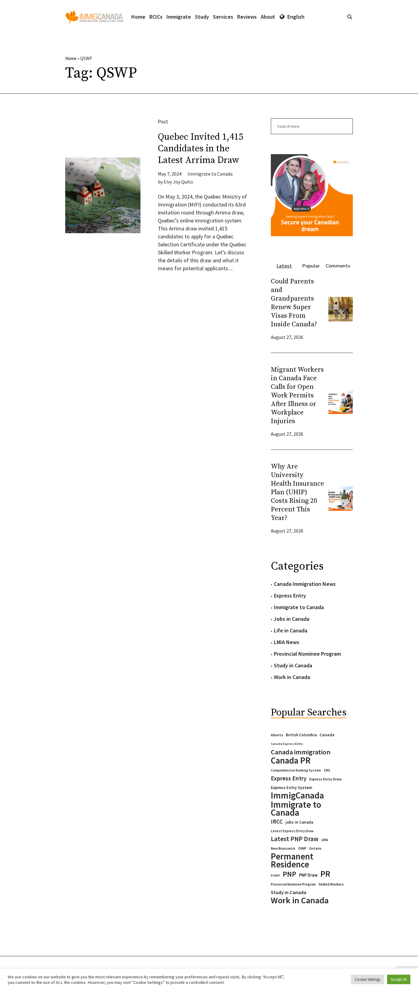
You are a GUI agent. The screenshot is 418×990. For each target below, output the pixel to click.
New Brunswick (283, 848)
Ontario (315, 848)
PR (325, 874)
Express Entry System (291, 787)
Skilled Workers (331, 884)
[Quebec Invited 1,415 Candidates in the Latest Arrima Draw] (102, 195)
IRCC (277, 821)
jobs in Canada (299, 822)
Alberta (277, 735)
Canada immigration (300, 752)
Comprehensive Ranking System (296, 770)
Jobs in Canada (291, 618)
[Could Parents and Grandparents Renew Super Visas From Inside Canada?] (340, 308)
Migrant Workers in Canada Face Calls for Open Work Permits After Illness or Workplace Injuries (297, 395)
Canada (326, 735)
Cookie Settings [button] (367, 979)
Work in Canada (292, 677)
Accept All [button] (399, 979)
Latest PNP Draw (295, 839)
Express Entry (290, 595)
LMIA (324, 840)
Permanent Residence (292, 860)
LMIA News (286, 642)
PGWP (275, 876)
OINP (302, 848)
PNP (289, 874)
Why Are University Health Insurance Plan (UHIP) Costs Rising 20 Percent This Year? (297, 492)
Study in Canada (293, 665)
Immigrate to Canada (210, 174)
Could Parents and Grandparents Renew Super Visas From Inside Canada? (294, 302)
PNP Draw (308, 875)
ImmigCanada (297, 795)
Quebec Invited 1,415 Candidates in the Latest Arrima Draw (200, 148)
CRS (327, 770)
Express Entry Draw (325, 779)
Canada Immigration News (305, 583)
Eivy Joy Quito (178, 182)
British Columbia (301, 735)
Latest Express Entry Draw (292, 831)
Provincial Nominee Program (307, 653)
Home (71, 58)
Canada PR (291, 760)
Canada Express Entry (287, 744)
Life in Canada (290, 630)
